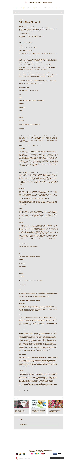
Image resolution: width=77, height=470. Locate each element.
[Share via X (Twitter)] (22, 390)
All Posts (15, 12)
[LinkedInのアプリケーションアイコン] (35, 453)
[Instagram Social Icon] (32, 453)
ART (19, 12)
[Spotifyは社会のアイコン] (38, 453)
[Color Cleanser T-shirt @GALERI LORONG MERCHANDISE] (21, 404)
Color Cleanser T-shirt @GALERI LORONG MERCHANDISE (19, 411)
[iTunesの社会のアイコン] (41, 453)
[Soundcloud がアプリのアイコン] (36, 453)
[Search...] (62, 458)
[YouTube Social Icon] (43, 453)
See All (62, 397)
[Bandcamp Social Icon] (40, 453)
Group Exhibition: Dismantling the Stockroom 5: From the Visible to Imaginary (38, 411)
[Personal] (33, 453)
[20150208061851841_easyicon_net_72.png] (44, 453)
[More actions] (57, 19)
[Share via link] (27, 390)
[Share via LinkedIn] (24, 390)
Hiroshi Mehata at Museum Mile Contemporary (54, 411)
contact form (40, 451)
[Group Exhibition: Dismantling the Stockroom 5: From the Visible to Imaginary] (38, 404)
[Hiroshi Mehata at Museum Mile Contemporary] (55, 404)
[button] (61, 12)
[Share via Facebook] (19, 390)
